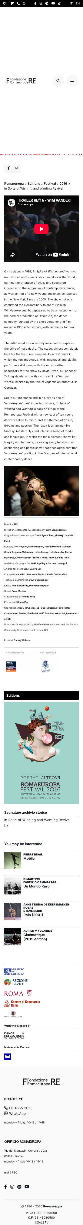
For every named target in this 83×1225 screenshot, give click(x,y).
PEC (14, 1172)
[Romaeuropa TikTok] (60, 3)
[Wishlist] (5, 3)
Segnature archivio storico (25, 812)
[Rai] (7, 1056)
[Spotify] (19, 1186)
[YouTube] (26, 1186)
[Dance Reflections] (14, 1035)
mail (6, 1172)
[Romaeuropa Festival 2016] (41, 705)
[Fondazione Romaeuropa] (21, 81)
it (71, 3)
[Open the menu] (73, 81)
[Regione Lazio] (15, 982)
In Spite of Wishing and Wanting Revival (37, 820)
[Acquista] (13, 3)
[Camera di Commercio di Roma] (22, 1003)
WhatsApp (17, 1113)
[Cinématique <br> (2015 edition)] (12, 936)
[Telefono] (19, 3)
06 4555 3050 (20, 1108)
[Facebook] (5, 1186)
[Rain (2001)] (12, 911)
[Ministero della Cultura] (14, 971)
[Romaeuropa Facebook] (36, 3)
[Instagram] (12, 1186)
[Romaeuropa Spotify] (47, 3)
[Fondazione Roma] (13, 1014)
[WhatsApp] (25, 3)
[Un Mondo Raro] (12, 886)
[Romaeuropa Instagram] (42, 3)
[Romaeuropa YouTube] (54, 3)
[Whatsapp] (16, 168)
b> (6, 825)
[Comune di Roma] (18, 993)
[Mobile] (12, 860)
